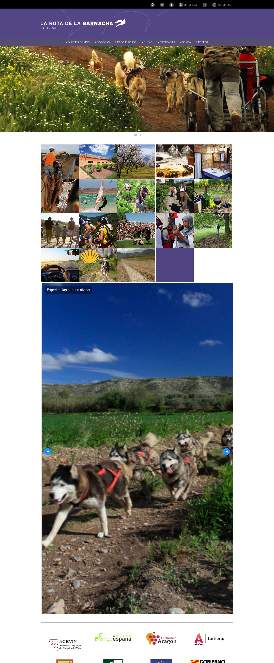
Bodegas (103, 42)
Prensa (203, 42)
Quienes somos (78, 42)
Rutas (147, 42)
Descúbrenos (126, 42)
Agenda (185, 42)
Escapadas (167, 42)
